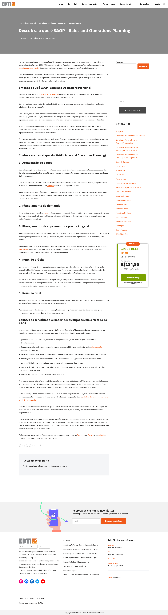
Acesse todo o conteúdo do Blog (31, 603)
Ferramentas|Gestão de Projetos (129, 187)
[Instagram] (21, 581)
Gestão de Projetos (123, 191)
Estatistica (120, 175)
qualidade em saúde (123, 221)
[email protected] (118, 577)
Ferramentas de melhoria (126, 183)
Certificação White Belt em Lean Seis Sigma (80, 558)
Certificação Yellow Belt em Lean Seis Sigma (80, 545)
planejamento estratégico (29, 68)
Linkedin (101, 435)
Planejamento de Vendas (49, 94)
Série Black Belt (122, 234)
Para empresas (109, 4)
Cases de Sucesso (122, 162)
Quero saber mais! (132, 110)
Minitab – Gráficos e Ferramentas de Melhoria (81, 575)
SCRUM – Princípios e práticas (75, 566)
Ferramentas (121, 179)
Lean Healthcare (122, 196)
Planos (60, 4)
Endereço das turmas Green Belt (31, 599)
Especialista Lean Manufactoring (76, 562)
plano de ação (96, 347)
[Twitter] (37, 581)
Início (31, 23)
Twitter (90, 435)
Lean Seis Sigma (122, 204)
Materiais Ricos (122, 208)
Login (157, 4)
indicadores (23, 249)
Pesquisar (119, 62)
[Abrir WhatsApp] (5, 609)
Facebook (80, 435)
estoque (50, 186)
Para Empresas (50, 38)
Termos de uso (44, 547)
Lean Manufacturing (124, 200)
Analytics (119, 131)
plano (47, 213)
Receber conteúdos (113, 521)
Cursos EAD (72, 4)
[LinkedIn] (32, 581)
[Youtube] (43, 581)
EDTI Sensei (120, 170)
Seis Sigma (120, 225)
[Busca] (164, 4)
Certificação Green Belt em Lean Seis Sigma (80, 549)
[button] (97, 3)
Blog (35, 23)
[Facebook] (26, 581)
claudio (39, 38)
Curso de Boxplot (70, 570)
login (41, 466)
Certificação (120, 166)
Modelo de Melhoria (123, 213)
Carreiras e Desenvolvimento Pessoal (130, 136)
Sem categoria (121, 230)
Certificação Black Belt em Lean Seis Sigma (80, 553)
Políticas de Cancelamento (28, 547)
